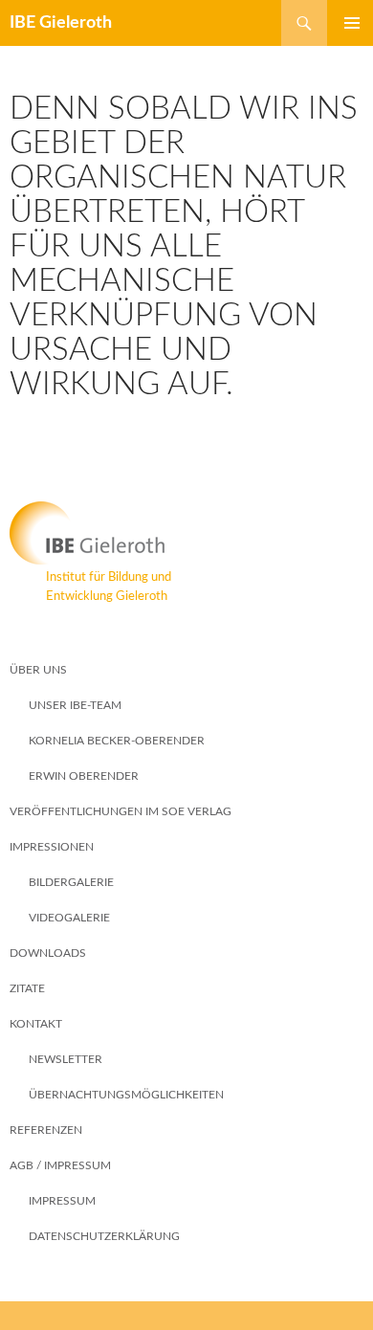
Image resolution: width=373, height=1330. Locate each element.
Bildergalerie (71, 882)
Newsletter (65, 1059)
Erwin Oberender (84, 776)
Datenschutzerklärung (104, 1236)
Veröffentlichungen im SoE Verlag (120, 811)
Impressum (62, 1201)
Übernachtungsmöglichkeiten (126, 1094)
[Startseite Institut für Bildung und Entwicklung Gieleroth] (186, 533)
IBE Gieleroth (61, 23)
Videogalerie (69, 917)
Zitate (27, 988)
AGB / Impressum (60, 1165)
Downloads (48, 953)
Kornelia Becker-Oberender (117, 740)
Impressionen (52, 847)
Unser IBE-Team (75, 705)
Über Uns (38, 670)
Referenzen (46, 1130)
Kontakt (36, 1024)
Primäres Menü (344, 23)
